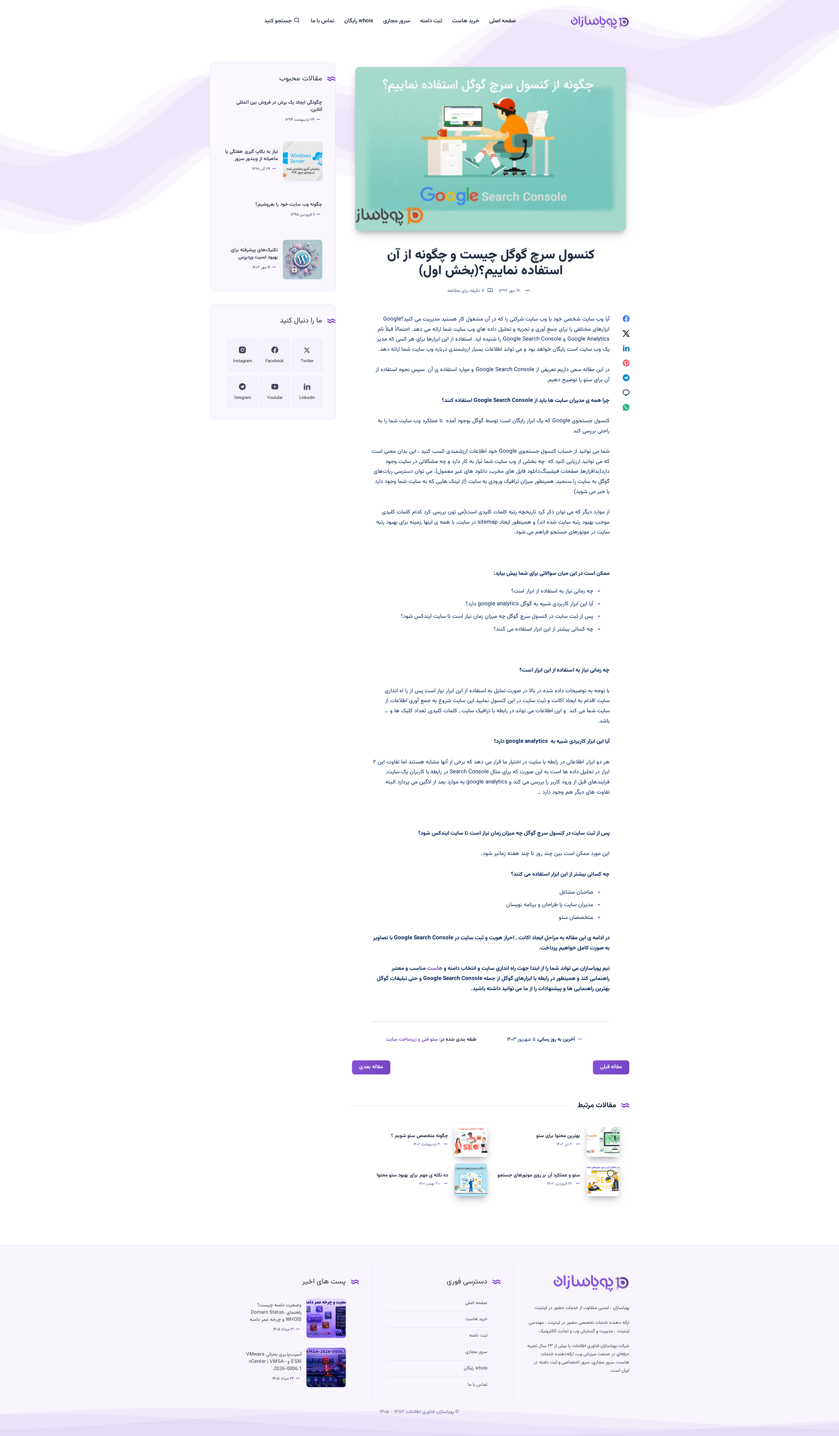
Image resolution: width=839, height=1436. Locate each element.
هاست (434, 968)
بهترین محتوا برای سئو (558, 1136)
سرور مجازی (396, 21)
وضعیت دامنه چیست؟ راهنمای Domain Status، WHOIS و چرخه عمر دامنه (276, 1312)
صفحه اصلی (502, 21)
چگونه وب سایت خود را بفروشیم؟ (288, 204)
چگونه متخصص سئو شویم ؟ (419, 1136)
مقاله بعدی (371, 1067)
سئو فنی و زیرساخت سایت (412, 1039)
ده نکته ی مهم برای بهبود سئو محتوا (412, 1175)
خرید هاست (465, 21)
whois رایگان (358, 21)
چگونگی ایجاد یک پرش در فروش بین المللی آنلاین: (279, 106)
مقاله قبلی (611, 1067)
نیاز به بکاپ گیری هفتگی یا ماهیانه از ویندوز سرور (251, 155)
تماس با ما (322, 21)
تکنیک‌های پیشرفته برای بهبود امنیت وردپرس (254, 253)
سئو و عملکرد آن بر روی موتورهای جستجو (539, 1175)
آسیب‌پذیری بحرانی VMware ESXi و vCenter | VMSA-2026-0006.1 (274, 1362)
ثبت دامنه (431, 21)
